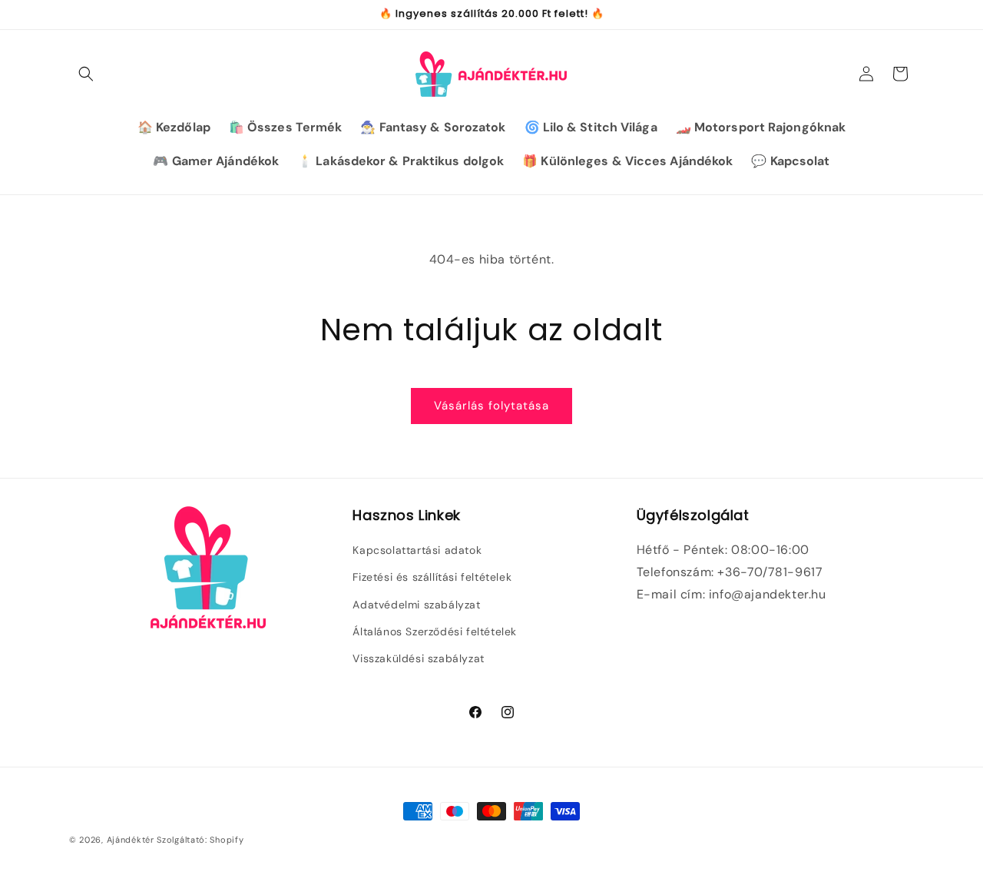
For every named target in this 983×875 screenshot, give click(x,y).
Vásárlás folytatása (491, 405)
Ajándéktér (130, 839)
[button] (86, 74)
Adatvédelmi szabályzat (416, 605)
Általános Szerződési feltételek (434, 631)
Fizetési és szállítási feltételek (431, 578)
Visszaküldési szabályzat (418, 658)
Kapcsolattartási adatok (417, 551)
